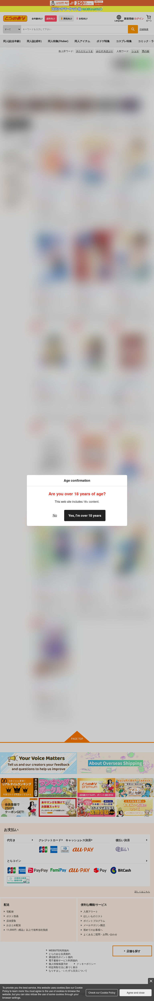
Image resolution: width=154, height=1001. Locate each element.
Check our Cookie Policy (101, 992)
